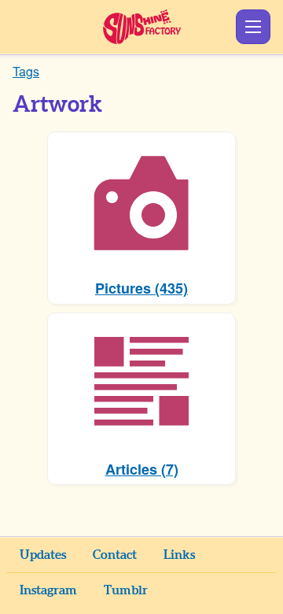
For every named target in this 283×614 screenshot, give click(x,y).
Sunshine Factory (142, 26)
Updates (43, 555)
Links (179, 555)
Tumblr (126, 590)
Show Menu (253, 26)
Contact (115, 555)
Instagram (48, 590)
